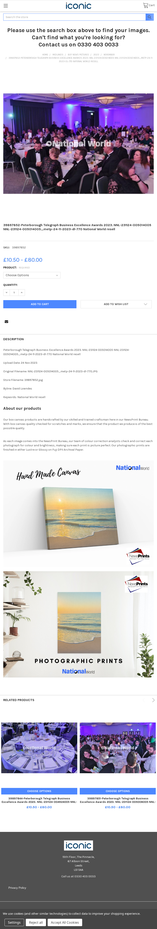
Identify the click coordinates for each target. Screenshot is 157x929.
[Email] (6, 321)
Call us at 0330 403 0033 (78, 876)
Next (153, 700)
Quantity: (10, 285)
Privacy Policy (17, 887)
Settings (14, 922)
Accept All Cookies (65, 922)
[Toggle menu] (5, 5)
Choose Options (39, 791)
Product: (16, 267)
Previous (144, 700)
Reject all (36, 922)
